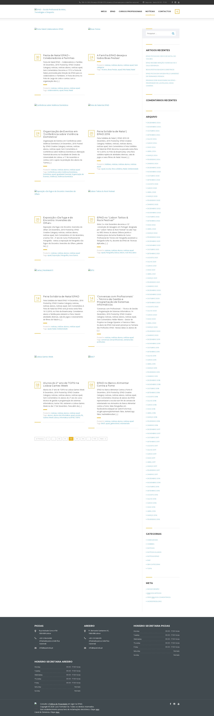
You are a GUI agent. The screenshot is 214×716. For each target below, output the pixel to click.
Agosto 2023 (152, 184)
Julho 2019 (151, 356)
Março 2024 (152, 155)
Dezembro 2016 (153, 478)
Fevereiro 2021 (153, 282)
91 (65, 439)
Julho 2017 (151, 450)
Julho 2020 (152, 311)
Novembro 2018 (153, 384)
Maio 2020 (151, 319)
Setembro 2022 (153, 221)
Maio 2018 (151, 409)
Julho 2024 (152, 139)
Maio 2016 (151, 507)
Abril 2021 (151, 274)
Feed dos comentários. (159, 597)
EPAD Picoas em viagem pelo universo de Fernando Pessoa (162, 75)
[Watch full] (57, 40)
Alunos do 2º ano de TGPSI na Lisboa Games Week (61, 384)
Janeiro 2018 (152, 425)
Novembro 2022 (154, 213)
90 (59, 439)
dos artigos (154, 593)
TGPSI (77, 417)
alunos (50, 415)
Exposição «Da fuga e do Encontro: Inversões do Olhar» (58, 220)
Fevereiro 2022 (153, 237)
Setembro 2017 (153, 442)
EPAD (112, 11)
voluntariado (125, 423)
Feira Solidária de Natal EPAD (61, 296)
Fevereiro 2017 (153, 470)
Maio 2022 (151, 225)
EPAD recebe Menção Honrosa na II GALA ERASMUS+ (161, 64)
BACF (103, 423)
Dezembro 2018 (153, 380)
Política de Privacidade (58, 704)
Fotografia (64, 255)
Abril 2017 (151, 462)
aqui (97, 709)
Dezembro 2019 (153, 339)
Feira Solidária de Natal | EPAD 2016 (112, 133)
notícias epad (75, 88)
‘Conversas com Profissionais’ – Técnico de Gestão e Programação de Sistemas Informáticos (115, 300)
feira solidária (117, 169)
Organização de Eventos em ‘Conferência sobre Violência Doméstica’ (61, 134)
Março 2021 (152, 278)
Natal (71, 90)
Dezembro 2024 (154, 123)
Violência (53, 176)
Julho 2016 (151, 499)
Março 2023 (152, 196)
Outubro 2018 (153, 388)
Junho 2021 (151, 266)
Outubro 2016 (153, 486)
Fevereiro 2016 (153, 519)
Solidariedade (133, 169)
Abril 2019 (151, 364)
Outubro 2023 (153, 176)
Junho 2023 (152, 188)
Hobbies (108, 164)
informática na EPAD (67, 417)
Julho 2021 (151, 262)
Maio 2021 (151, 270)
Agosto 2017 (152, 446)
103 (94, 439)
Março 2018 (152, 417)
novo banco (73, 255)
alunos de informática (62, 415)
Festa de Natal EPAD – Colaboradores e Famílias (58, 56)
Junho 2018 (152, 405)
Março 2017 (152, 466)
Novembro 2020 (154, 294)
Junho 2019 (151, 360)
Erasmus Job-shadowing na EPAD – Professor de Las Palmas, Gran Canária (161, 83)
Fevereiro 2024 (153, 159)
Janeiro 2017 (152, 474)
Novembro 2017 (153, 433)
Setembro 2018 (153, 392)
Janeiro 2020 (152, 335)
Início (104, 11)
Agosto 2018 (152, 397)
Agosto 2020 (152, 307)
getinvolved (114, 423)
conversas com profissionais (112, 340)
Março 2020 (152, 327)
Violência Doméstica (65, 176)
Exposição (56, 255)
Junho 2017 (151, 454)
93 (77, 439)
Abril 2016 (151, 511)
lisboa (116, 252)
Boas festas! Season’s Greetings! (160, 70)
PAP (148, 560)
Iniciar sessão (153, 589)
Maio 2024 (151, 147)
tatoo (134, 252)
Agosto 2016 (152, 495)
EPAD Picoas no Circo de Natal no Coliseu (161, 57)
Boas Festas (112, 69)
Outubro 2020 (153, 298)
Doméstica (47, 174)
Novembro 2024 (154, 127)
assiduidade (152, 540)
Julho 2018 (151, 401)
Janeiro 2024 (152, 163)
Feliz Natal (126, 69)
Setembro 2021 (153, 253)
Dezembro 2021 (153, 241)
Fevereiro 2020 (153, 331)
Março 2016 (152, 515)
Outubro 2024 (153, 131)
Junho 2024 (152, 143)
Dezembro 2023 (153, 168)
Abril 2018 (151, 413)
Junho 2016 (151, 503)
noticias (54, 88)
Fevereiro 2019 (153, 372)
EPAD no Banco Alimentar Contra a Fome (113, 384)
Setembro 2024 (153, 135)
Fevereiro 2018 (153, 421)
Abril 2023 (151, 192)
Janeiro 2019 (152, 376)
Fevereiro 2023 (153, 200)
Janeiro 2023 (152, 204)
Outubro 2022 (153, 217)
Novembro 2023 (154, 172)
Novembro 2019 (153, 343)
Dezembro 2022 (153, 208)
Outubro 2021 (153, 249)
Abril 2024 (151, 151)
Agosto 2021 (152, 257)
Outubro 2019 (153, 347)
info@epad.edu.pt (46, 648)
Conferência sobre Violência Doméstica (62, 172)
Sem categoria (153, 564)
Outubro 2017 (153, 437)
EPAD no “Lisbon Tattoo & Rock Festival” (112, 219)
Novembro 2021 (153, 245)
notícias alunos (63, 88)
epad (61, 90)
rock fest (128, 252)
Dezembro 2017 (153, 429)
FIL (82, 415)
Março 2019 (152, 368)
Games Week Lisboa (51, 417)
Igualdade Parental (64, 174)
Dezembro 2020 (154, 290)
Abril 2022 (151, 229)
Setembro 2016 (153, 491)
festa (66, 90)
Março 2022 (152, 233)
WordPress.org (154, 601)
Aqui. (58, 712)
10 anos (104, 69)
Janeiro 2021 (152, 286)
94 (83, 439)
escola (108, 169)
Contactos (164, 11)
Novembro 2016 (153, 482)
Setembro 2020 (153, 302)
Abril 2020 (151, 323)
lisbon (122, 252)
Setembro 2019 (153, 352)
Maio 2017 (151, 458)
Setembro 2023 (153, 180)
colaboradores (53, 90)
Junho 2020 (152, 315)
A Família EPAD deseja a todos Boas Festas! (112, 56)
